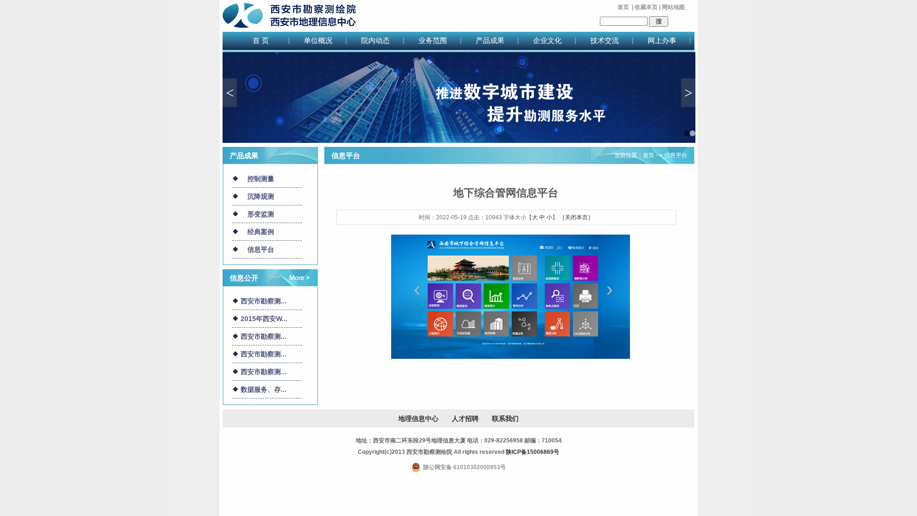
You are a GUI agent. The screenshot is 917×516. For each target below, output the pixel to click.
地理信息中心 (418, 418)
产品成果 (490, 40)
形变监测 (260, 214)
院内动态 (375, 40)
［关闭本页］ (576, 217)
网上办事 (662, 40)
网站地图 (673, 7)
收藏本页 (646, 7)
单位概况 (318, 40)
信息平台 (260, 249)
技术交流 (604, 40)
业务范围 (432, 40)
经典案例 (260, 232)
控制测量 (260, 179)
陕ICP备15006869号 (532, 452)
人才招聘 (465, 418)
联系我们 (505, 418)
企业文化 (547, 40)
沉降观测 (260, 196)
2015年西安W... (264, 318)
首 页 (261, 40)
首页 (623, 7)
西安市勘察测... (264, 301)
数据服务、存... (264, 389)
